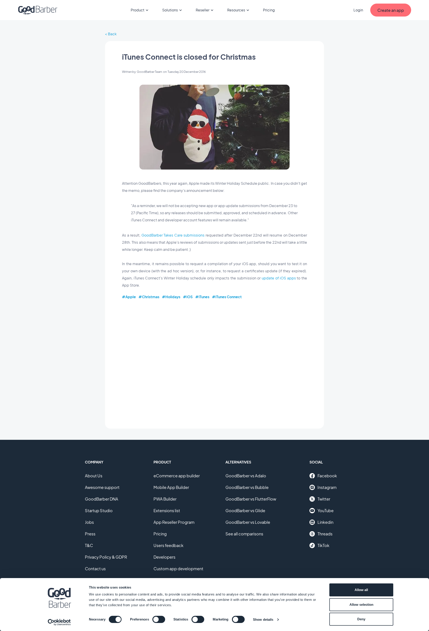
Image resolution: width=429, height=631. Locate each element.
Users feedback (168, 545)
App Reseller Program (174, 522)
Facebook (327, 475)
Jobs (89, 522)
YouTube (326, 510)
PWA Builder (165, 498)
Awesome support (102, 487)
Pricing (269, 10)
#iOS (188, 296)
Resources (236, 10)
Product (137, 10)
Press (90, 533)
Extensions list (167, 510)
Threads (325, 533)
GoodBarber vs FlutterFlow (250, 498)
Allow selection (361, 604)
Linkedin (325, 522)
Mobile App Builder (171, 487)
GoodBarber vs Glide (245, 510)
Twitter (324, 498)
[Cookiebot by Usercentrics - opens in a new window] (59, 622)
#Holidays (171, 296)
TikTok (323, 545)
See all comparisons (244, 533)
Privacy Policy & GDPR (106, 557)
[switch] (158, 619)
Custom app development (178, 568)
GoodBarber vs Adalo (245, 475)
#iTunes (202, 296)
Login (358, 10)
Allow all (361, 590)
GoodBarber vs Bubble (247, 487)
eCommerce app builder (177, 475)
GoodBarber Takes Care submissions (173, 235)
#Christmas (149, 296)
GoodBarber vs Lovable (247, 522)
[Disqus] (214, 361)
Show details (263, 619)
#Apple (129, 296)
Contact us (95, 568)
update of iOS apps (279, 278)
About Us (93, 475)
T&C (89, 545)
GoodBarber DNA (101, 498)
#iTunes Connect (227, 296)
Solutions (170, 10)
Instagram (327, 487)
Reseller (202, 10)
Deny (361, 619)
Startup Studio (99, 510)
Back (112, 33)
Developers (164, 557)
